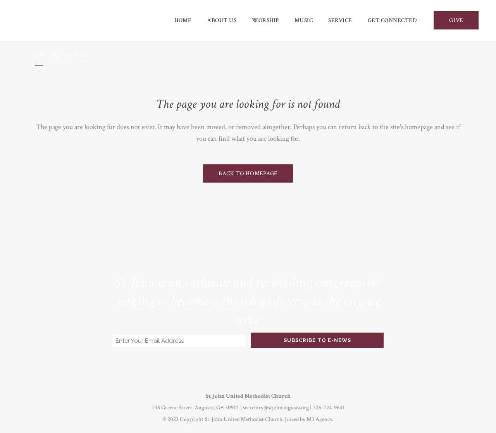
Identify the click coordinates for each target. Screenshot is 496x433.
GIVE (456, 20)
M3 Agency (319, 419)
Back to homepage (248, 173)
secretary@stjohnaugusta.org (276, 407)
